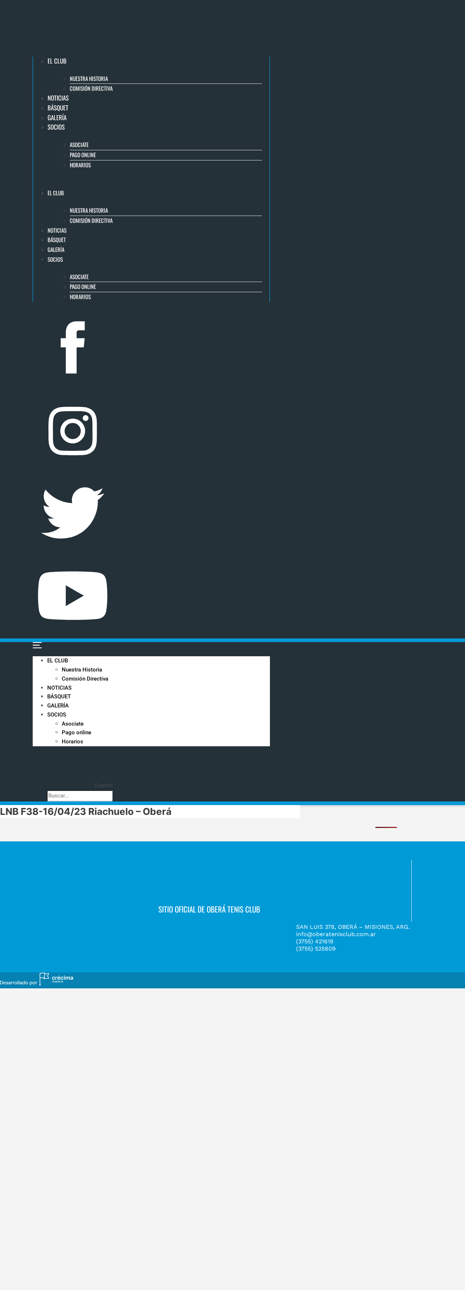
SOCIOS (56, 126)
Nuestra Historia (89, 78)
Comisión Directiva (91, 88)
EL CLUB (57, 60)
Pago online (83, 155)
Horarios (80, 165)
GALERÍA (57, 117)
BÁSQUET (58, 107)
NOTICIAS (58, 97)
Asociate (79, 144)
